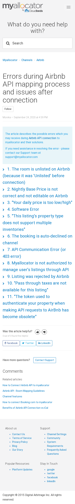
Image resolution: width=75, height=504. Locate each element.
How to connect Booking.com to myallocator (27, 402)
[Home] (36, 7)
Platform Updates (22, 469)
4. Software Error (22, 209)
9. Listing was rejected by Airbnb (37, 276)
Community (53, 438)
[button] (37, 332)
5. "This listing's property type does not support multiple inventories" (33, 223)
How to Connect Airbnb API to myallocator (26, 385)
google (51, 469)
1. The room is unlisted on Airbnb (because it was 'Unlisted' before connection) (36, 176)
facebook (52, 477)
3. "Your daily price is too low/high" (39, 202)
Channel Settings (56, 434)
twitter (51, 473)
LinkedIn (45, 343)
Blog (14, 446)
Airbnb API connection (42, 138)
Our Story (17, 449)
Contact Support (44, 360)
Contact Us (18, 434)
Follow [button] (8, 109)
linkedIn (51, 481)
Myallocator (10, 60)
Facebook (12, 343)
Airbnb (40, 60)
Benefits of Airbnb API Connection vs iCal (25, 407)
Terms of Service (22, 438)
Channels (26, 60)
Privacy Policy (20, 442)
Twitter (29, 343)
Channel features (12, 396)
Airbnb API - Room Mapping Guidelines (24, 390)
